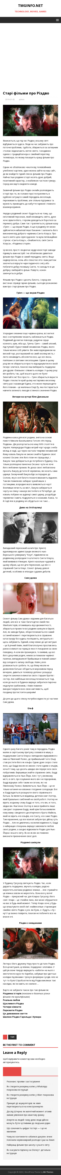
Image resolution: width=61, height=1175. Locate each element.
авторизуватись (11, 1062)
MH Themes (48, 1172)
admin (21, 99)
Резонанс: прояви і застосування (23, 1081)
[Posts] (12, 1071)
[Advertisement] (30, 58)
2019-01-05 (10, 99)
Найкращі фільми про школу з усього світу (28, 1144)
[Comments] (49, 1071)
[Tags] (30, 1071)
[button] (57, 20)
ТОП (12, 1037)
